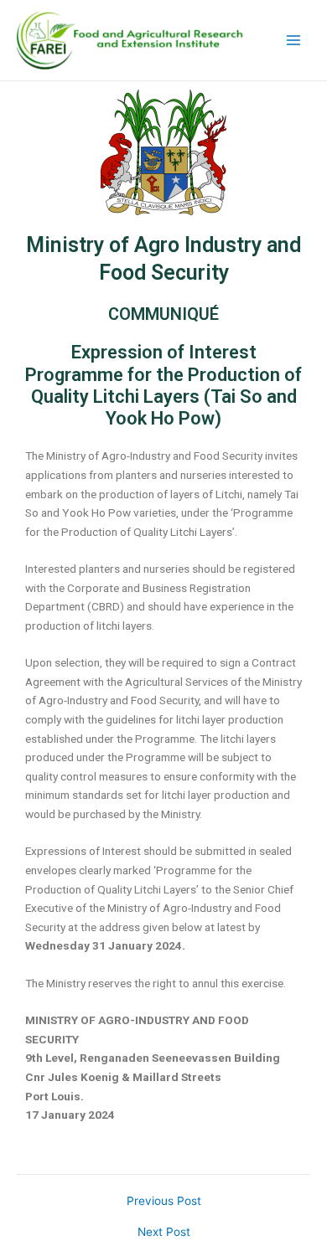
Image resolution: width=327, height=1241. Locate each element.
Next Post (164, 1232)
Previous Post (164, 1202)
